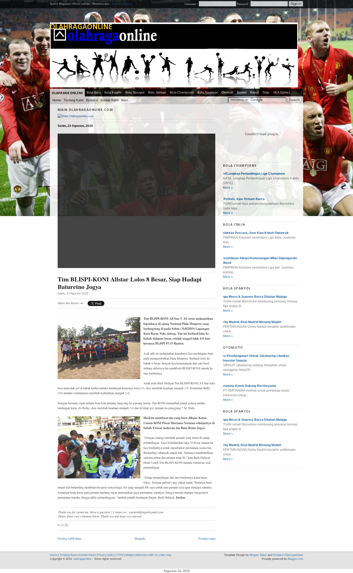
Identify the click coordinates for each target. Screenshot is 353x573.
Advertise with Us (147, 554)
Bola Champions (182, 92)
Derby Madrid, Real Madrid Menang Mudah (250, 322)
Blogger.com (295, 558)
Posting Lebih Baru (69, 538)
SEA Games (281, 92)
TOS (120, 554)
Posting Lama (206, 538)
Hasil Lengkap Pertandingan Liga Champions (252, 173)
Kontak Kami (110, 100)
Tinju (266, 92)
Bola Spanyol (134, 92)
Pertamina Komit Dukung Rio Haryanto (247, 386)
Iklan (124, 100)
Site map (165, 554)
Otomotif (227, 92)
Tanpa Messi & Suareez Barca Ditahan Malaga (253, 297)
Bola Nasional (207, 92)
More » (228, 187)
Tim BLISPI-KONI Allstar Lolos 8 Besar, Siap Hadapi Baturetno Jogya (130, 283)
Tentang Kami (73, 100)
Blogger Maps (258, 554)
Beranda (140, 538)
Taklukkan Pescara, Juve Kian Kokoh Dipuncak (254, 233)
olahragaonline (81, 27)
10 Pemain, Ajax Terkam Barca (242, 199)
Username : (192, 3)
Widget (129, 554)
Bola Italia (94, 92)
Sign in (128, 3)
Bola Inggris (112, 92)
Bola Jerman (157, 92)
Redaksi (92, 100)
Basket (242, 92)
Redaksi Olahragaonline (288, 554)
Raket (254, 92)
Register (117, 3)
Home (56, 100)
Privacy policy (106, 554)
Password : (243, 3)
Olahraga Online (67, 93)
